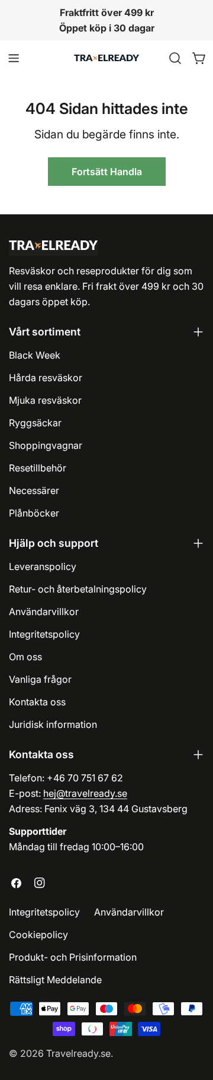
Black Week (34, 355)
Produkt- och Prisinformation (73, 957)
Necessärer (34, 490)
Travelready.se (78, 1053)
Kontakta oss (37, 702)
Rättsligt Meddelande (55, 980)
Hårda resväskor (45, 378)
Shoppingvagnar (45, 445)
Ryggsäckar (35, 423)
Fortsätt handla (107, 172)
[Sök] (175, 58)
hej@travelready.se (85, 793)
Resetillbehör (37, 468)
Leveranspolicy (42, 566)
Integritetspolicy (44, 634)
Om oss (25, 657)
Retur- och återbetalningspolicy (78, 589)
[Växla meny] (13, 58)
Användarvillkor (44, 611)
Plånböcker (34, 513)
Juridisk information (53, 724)
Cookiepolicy (38, 934)
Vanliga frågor (40, 679)
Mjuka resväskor (45, 400)
